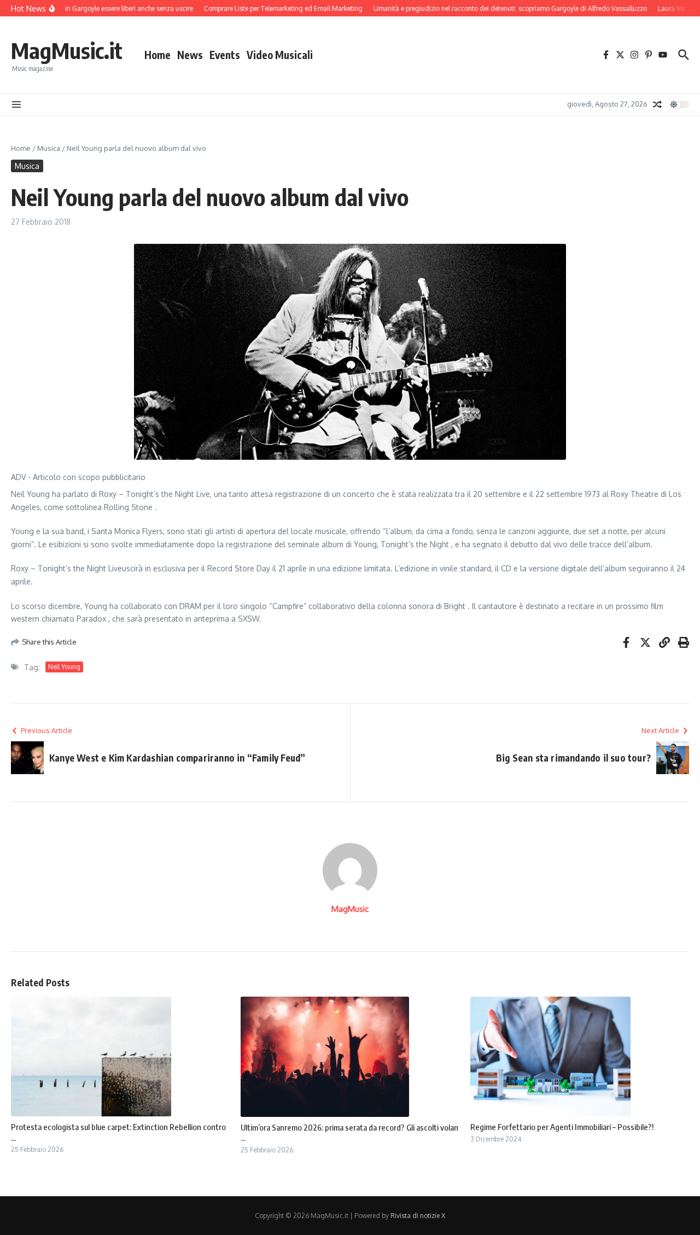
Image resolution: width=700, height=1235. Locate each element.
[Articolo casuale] (657, 104)
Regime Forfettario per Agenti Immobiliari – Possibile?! (562, 1127)
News (190, 54)
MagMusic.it (66, 50)
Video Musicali (280, 54)
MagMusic (350, 909)
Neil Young (64, 667)
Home (157, 54)
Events (224, 54)
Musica (48, 148)
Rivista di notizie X (417, 1215)
